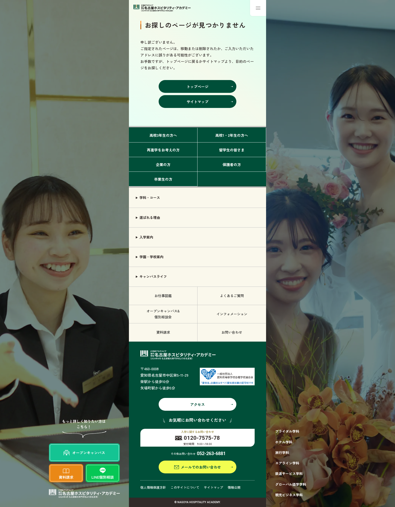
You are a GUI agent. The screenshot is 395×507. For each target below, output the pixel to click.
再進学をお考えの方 (163, 150)
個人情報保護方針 (153, 487)
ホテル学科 (283, 442)
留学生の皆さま (232, 150)
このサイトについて (185, 487)
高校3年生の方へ (163, 135)
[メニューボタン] (258, 8)
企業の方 (163, 164)
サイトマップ (213, 487)
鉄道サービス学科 (289, 473)
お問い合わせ (232, 332)
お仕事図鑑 (163, 295)
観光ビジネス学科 (289, 494)
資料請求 (163, 332)
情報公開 (234, 487)
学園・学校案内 (151, 256)
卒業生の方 (163, 179)
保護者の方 (232, 164)
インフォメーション (231, 313)
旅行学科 (282, 452)
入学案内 (146, 237)
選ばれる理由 (149, 217)
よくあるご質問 (232, 295)
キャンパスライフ (153, 276)
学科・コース (149, 197)
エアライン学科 (287, 463)
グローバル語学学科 (290, 484)
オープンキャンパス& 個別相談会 (163, 313)
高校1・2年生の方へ (231, 135)
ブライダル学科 (287, 431)
